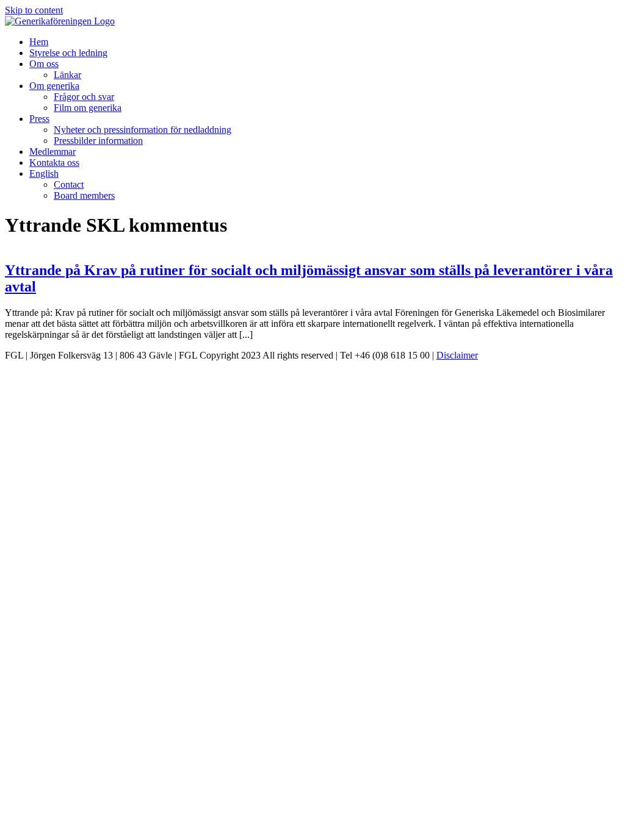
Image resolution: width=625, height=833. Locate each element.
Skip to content (34, 10)
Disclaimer (457, 355)
